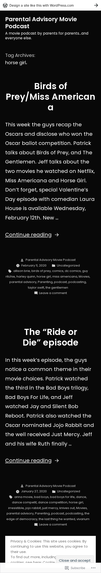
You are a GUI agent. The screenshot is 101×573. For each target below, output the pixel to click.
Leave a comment (53, 293)
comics (57, 271)
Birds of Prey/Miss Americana (50, 96)
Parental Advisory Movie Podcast (41, 22)
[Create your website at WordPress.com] (50, 5)
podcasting (77, 282)
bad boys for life (62, 497)
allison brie (21, 271)
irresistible (16, 508)
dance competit (24, 502)
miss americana (64, 276)
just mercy (50, 508)
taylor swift (36, 287)
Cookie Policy (54, 562)
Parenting (45, 282)
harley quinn (25, 276)
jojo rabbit (33, 508)
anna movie (23, 497)
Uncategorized (68, 265)
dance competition (52, 502)
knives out (67, 508)
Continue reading (28, 234)
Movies (84, 276)
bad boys (41, 497)
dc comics (73, 271)
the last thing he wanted (57, 519)
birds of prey (41, 271)
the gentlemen (57, 287)
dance (81, 497)
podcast (60, 282)
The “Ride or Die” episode (50, 337)
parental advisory (22, 282)
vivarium (83, 519)
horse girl (44, 276)
